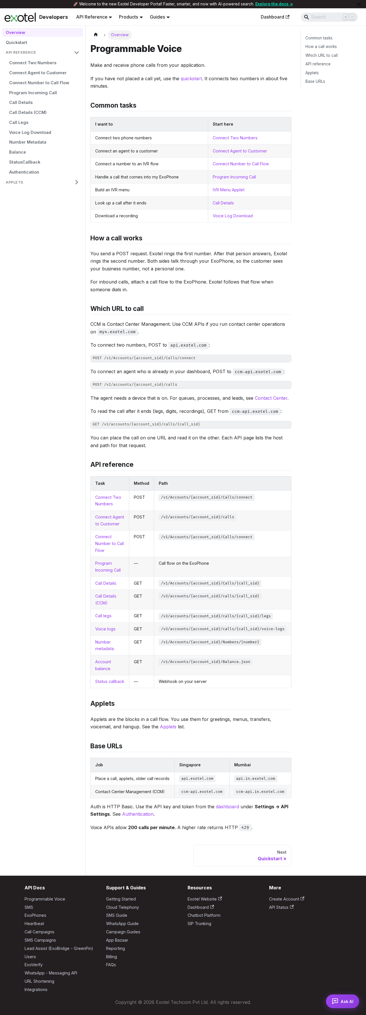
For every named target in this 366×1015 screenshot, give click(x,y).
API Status (279, 907)
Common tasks (319, 38)
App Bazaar (117, 940)
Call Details (223, 202)
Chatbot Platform (204, 915)
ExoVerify (34, 964)
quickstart (191, 78)
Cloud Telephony (122, 907)
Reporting (115, 948)
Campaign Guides (123, 931)
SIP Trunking (199, 923)
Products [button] (128, 17)
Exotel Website (202, 899)
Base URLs (315, 81)
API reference (318, 64)
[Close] (359, 4)
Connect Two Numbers (235, 137)
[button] (42, 52)
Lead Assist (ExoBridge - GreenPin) (59, 948)
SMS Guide (116, 915)
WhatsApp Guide (122, 923)
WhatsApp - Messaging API (51, 972)
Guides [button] (157, 17)
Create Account (284, 899)
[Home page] (95, 35)
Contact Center (271, 398)
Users (30, 956)
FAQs (111, 964)
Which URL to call (321, 55)
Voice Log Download (233, 215)
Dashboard (272, 17)
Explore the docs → (274, 4)
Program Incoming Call (234, 176)
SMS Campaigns (40, 940)
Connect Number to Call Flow (241, 163)
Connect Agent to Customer (240, 150)
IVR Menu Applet (228, 189)
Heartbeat (34, 923)
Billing (111, 956)
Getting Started (121, 899)
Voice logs (105, 628)
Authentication (138, 814)
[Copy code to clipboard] (284, 361)
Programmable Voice (45, 899)
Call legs (103, 615)
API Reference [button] (92, 17)
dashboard (227, 806)
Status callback (109, 681)
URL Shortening (39, 981)
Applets (168, 726)
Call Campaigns (39, 931)
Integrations (36, 989)
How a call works (321, 46)
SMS (29, 907)
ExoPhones (35, 915)
